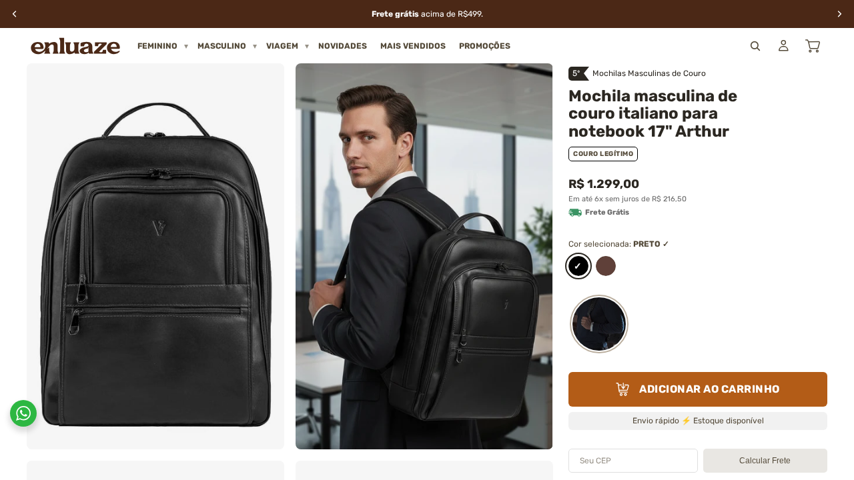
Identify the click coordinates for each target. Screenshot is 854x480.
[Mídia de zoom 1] (155, 256)
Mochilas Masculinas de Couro (649, 73)
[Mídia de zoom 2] (424, 256)
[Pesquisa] (755, 46)
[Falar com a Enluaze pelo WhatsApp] (23, 413)
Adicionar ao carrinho (709, 389)
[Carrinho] (812, 46)
